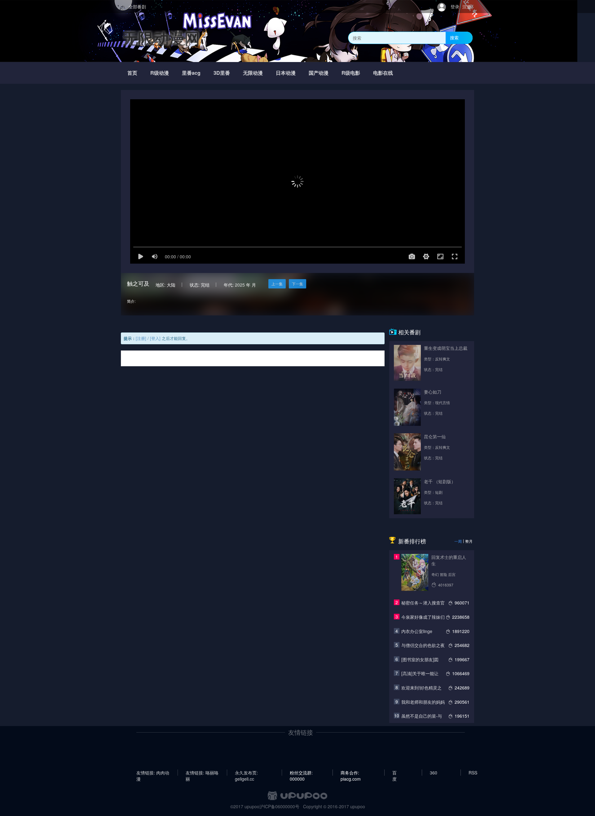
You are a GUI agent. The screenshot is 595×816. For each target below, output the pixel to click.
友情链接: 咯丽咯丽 (202, 772)
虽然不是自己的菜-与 (421, 716)
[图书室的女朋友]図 (420, 659)
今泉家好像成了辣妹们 (423, 617)
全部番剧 (137, 6)
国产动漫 (318, 72)
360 (433, 772)
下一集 (297, 283)
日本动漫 (286, 72)
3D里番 (222, 72)
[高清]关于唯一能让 (420, 673)
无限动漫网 (161, 38)
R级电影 (351, 72)
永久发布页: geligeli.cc (246, 772)
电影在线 (383, 72)
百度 (394, 772)
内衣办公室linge (416, 631)
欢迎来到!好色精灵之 (421, 687)
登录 (455, 6)
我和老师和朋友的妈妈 (423, 702)
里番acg (191, 72)
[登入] (155, 338)
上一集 (277, 283)
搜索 (454, 37)
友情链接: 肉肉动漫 (152, 772)
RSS (473, 772)
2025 (240, 285)
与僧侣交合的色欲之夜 (423, 645)
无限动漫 (253, 72)
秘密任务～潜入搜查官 (423, 603)
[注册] (141, 338)
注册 (466, 6)
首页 (132, 72)
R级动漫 (159, 72)
